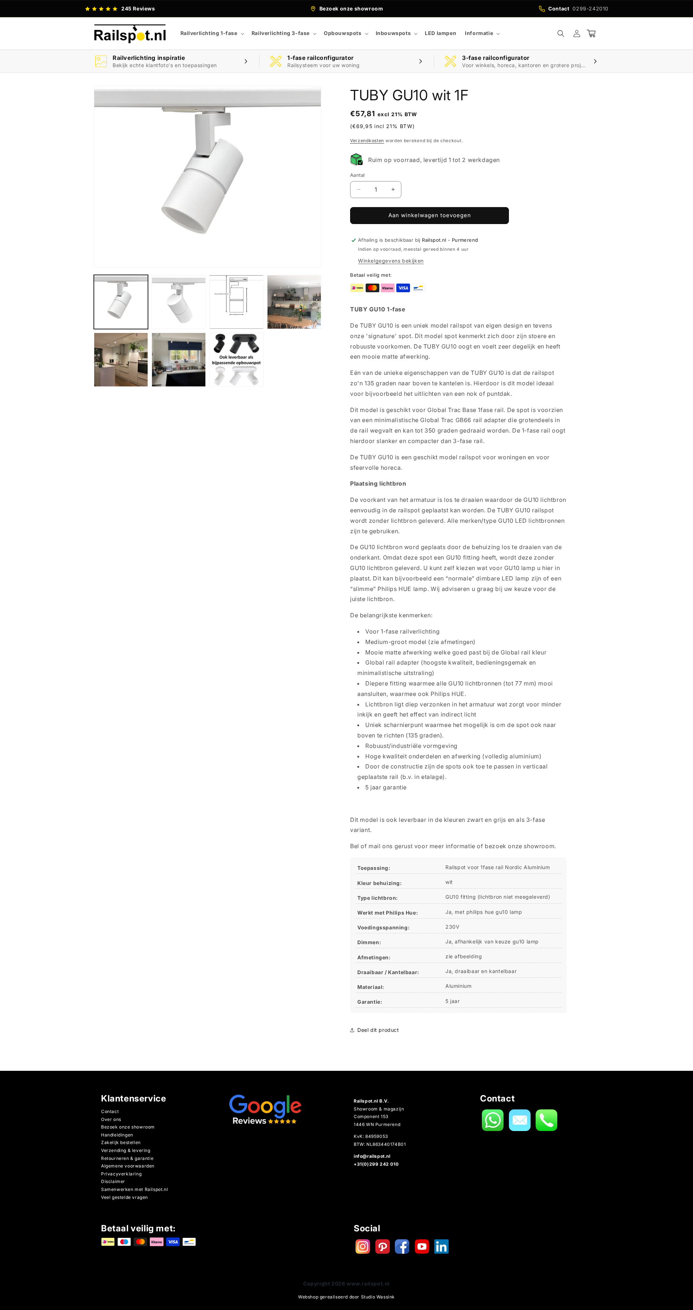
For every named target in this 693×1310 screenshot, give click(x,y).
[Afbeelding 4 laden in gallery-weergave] (294, 302)
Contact (110, 1111)
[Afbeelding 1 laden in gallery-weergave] (121, 302)
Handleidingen (117, 1135)
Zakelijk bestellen (121, 1142)
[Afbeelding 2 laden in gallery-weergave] (179, 302)
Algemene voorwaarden (127, 1166)
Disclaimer (113, 1181)
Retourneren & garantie (127, 1158)
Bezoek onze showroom (128, 1127)
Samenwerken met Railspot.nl (134, 1189)
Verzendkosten (367, 140)
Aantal (357, 175)
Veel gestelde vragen (124, 1197)
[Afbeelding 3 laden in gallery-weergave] (236, 302)
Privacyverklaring (121, 1174)
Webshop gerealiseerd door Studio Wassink (346, 1297)
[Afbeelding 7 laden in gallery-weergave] (236, 360)
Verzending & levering (126, 1150)
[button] (211, 33)
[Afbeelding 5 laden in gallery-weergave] (121, 360)
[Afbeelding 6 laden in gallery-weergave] (179, 360)
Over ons (111, 1119)
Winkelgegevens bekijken (391, 261)
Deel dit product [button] (378, 1030)
